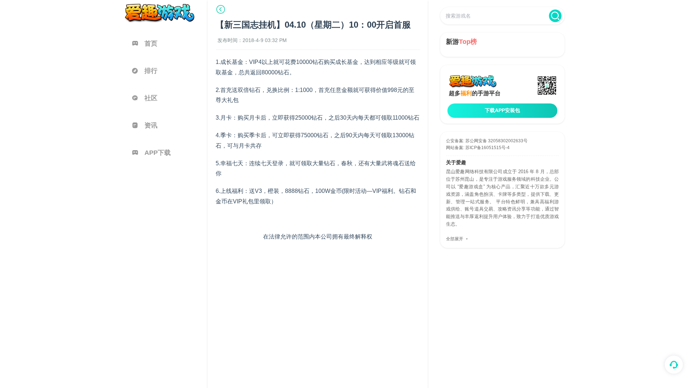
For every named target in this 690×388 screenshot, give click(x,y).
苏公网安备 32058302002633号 (496, 140)
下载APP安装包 (502, 110)
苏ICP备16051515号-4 (487, 147)
